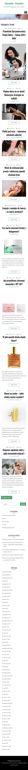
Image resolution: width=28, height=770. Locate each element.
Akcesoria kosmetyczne (12, 137)
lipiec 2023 (6, 599)
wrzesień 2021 (7, 651)
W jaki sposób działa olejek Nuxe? (14, 338)
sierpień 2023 (6, 596)
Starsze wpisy (7, 497)
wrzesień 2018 (7, 731)
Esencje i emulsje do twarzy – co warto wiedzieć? (14, 209)
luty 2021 (5, 666)
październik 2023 (7, 590)
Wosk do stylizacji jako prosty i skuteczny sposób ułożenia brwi (14, 171)
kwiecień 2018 (7, 746)
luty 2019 (5, 721)
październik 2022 (7, 620)
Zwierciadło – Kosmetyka (14, 3)
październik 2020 (8, 676)
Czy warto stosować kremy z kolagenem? (14, 229)
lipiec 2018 (6, 737)
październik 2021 (7, 648)
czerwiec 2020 (7, 685)
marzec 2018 (6, 749)
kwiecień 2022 (7, 636)
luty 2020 (5, 694)
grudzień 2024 (7, 571)
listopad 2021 (6, 645)
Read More (14, 82)
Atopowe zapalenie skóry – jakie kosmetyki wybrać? (14, 451)
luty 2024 (5, 581)
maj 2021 (5, 660)
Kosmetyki (12, 101)
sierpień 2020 (7, 679)
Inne (4, 518)
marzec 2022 (6, 639)
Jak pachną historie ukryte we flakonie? (13, 539)
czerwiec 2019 (7, 712)
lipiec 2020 (6, 682)
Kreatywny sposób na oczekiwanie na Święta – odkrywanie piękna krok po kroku (13, 544)
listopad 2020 (6, 672)
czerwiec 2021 (7, 657)
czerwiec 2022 (7, 630)
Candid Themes (14, 765)
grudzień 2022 (7, 614)
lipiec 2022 (6, 627)
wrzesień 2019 (7, 706)
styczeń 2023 (6, 611)
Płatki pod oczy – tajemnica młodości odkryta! (14, 133)
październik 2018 (7, 728)
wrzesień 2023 (7, 593)
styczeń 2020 (6, 697)
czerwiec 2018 (7, 740)
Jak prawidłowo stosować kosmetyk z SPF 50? (14, 282)
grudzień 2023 (7, 584)
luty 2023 (5, 608)
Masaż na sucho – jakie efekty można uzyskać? (14, 395)
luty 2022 (5, 642)
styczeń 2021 (6, 669)
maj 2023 (5, 602)
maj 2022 (5, 633)
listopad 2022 (6, 617)
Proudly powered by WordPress (9, 763)
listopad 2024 (6, 575)
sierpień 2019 (6, 709)
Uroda (14, 41)
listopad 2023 (6, 587)
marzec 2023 (6, 605)
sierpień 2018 (6, 734)
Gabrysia (21, 28)
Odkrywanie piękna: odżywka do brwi (13, 555)
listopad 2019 (6, 700)
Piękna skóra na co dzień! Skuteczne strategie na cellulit (14, 95)
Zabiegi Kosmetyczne (15, 399)
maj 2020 (5, 688)
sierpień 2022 (6, 624)
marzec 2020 (6, 691)
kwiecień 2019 (7, 715)
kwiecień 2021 (7, 663)
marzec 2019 (6, 718)
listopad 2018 (6, 725)
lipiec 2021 (6, 654)
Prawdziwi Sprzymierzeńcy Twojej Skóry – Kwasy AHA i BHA (14, 35)
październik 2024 (8, 578)
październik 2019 (7, 703)
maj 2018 (5, 743)
